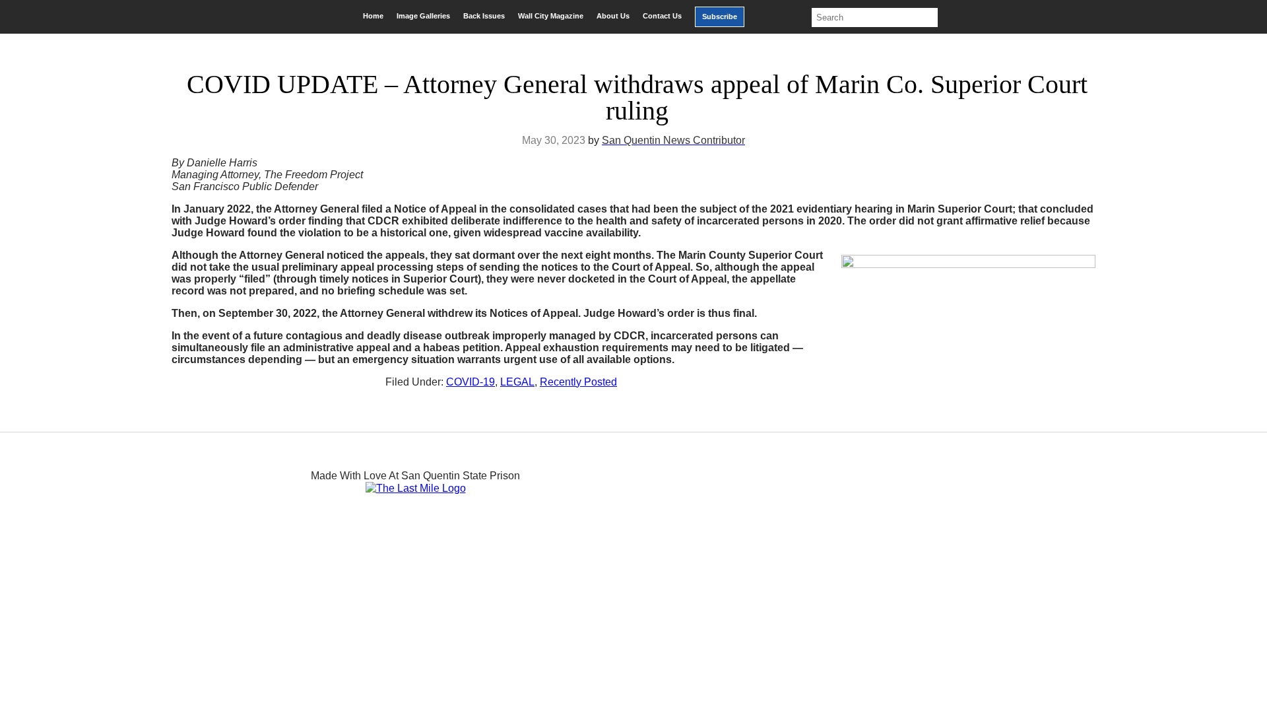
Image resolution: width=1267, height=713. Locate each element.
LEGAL (517, 382)
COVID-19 (470, 382)
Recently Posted (578, 382)
